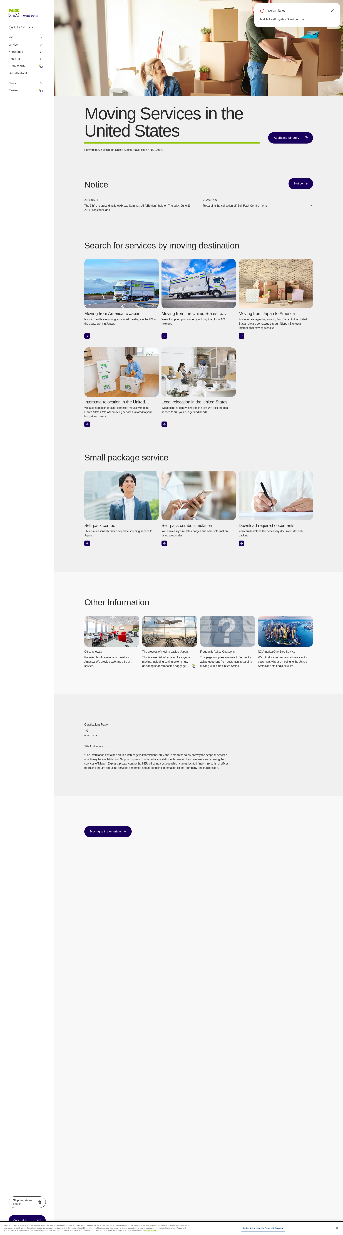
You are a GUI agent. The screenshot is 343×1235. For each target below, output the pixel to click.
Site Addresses (93, 746)
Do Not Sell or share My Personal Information (263, 1228)
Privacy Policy (150, 1230)
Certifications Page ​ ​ (97, 730)
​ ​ (26, 90)
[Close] (337, 1228)
